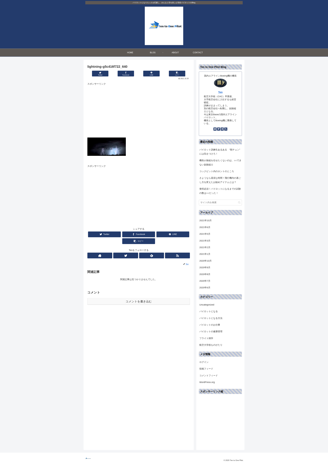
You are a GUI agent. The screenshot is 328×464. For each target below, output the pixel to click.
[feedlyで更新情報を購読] (151, 255)
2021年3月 (204, 240)
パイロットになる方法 (210, 318)
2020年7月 (204, 281)
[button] (239, 202)
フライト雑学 (206, 338)
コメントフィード (208, 375)
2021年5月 (204, 234)
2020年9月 (204, 267)
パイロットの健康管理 (210, 331)
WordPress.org (207, 382)
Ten (220, 92)
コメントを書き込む (139, 301)
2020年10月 (205, 261)
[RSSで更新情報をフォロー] (177, 255)
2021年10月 (205, 220)
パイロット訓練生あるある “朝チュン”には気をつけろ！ (219, 151)
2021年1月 (204, 254)
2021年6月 (204, 227)
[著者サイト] (99, 255)
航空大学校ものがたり (210, 345)
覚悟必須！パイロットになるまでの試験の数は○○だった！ (220, 191)
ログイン (204, 362)
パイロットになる (208, 311)
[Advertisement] (138, 112)
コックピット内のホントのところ (216, 171)
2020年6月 (204, 287)
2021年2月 (204, 247)
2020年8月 (204, 274)
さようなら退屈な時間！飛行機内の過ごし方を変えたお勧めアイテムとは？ (220, 180)
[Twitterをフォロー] (125, 255)
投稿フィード (206, 368)
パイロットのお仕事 (209, 325)
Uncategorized (206, 304)
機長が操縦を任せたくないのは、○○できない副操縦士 (220, 162)
